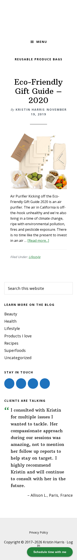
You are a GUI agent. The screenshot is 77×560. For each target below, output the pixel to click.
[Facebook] (9, 383)
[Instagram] (21, 383)
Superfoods (15, 350)
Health (10, 321)
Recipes (11, 343)
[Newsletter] (45, 383)
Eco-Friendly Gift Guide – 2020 (38, 91)
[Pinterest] (33, 383)
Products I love (18, 335)
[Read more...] (38, 240)
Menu (41, 42)
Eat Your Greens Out (38, 18)
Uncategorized (17, 357)
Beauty (10, 313)
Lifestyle (34, 257)
